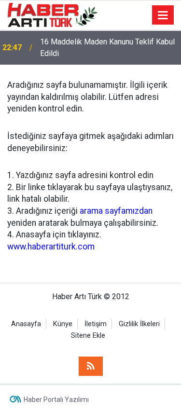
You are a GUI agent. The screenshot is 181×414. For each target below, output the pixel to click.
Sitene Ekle (88, 335)
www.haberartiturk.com (51, 246)
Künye (62, 324)
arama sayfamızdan (116, 211)
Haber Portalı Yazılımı (56, 399)
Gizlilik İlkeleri (139, 324)
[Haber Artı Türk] (52, 14)
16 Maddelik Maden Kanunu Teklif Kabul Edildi (107, 47)
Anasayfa (26, 324)
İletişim (95, 324)
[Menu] (163, 15)
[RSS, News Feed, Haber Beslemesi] (91, 366)
